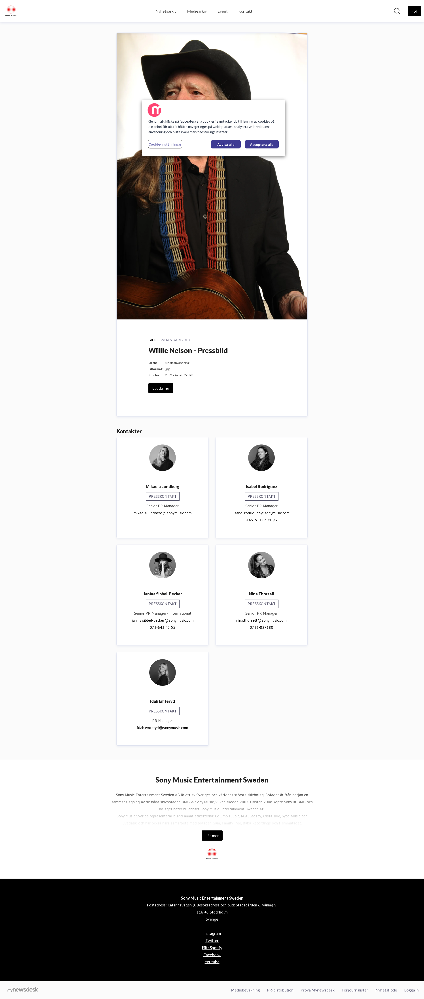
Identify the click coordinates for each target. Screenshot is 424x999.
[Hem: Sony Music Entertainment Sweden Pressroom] (11, 11)
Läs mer (212, 835)
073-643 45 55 (162, 627)
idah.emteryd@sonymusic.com (162, 727)
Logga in (411, 990)
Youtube (212, 961)
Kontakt (245, 11)
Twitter (212, 940)
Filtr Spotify (212, 947)
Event (222, 11)
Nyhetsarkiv (165, 11)
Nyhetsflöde (386, 990)
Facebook (212, 954)
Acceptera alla (262, 144)
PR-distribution (280, 990)
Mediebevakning (245, 990)
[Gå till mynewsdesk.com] (22, 990)
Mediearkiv (197, 11)
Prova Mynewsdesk (318, 990)
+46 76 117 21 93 (261, 519)
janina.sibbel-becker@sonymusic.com (163, 620)
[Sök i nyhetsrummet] (397, 11)
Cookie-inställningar (165, 144)
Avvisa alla (226, 144)
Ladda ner (160, 388)
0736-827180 (261, 627)
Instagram (212, 933)
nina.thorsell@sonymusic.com (261, 620)
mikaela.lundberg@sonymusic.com (163, 512)
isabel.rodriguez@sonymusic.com (262, 512)
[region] (213, 128)
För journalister (355, 990)
